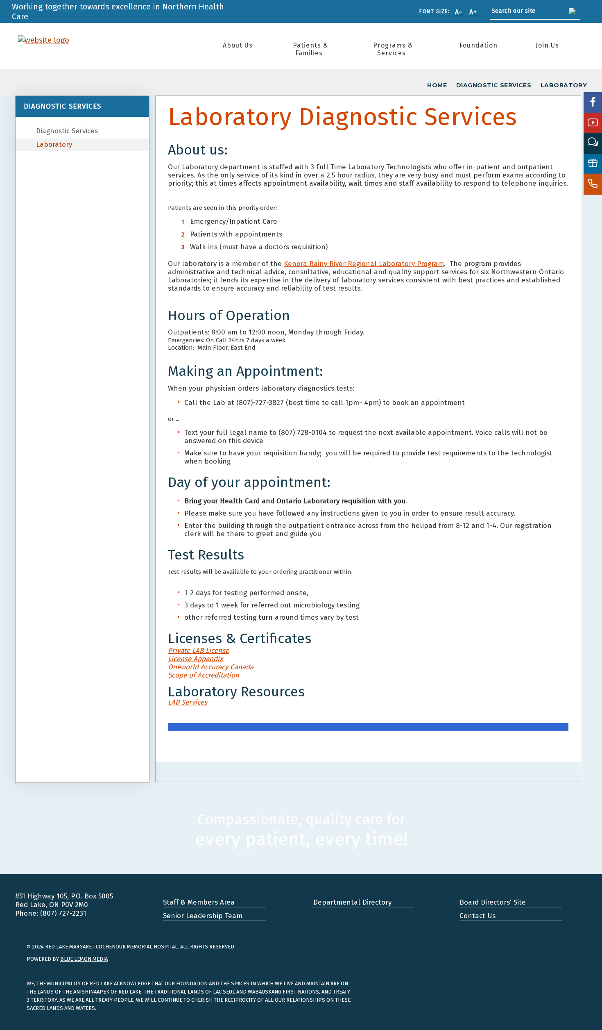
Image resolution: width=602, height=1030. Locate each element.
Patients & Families (310, 49)
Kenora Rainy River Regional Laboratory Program (364, 263)
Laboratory (54, 144)
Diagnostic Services (67, 131)
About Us (238, 45)
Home (437, 85)
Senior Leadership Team (202, 916)
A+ (473, 12)
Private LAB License (198, 650)
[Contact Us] (593, 184)
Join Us (547, 45)
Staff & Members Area (199, 902)
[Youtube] (593, 123)
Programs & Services (393, 49)
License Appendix (195, 659)
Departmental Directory (351, 902)
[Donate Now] (593, 164)
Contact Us (477, 916)
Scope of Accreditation (204, 675)
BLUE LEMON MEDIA (84, 959)
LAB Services (187, 702)
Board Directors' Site (492, 902)
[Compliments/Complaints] (593, 143)
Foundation (478, 45)
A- (459, 12)
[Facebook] (593, 102)
